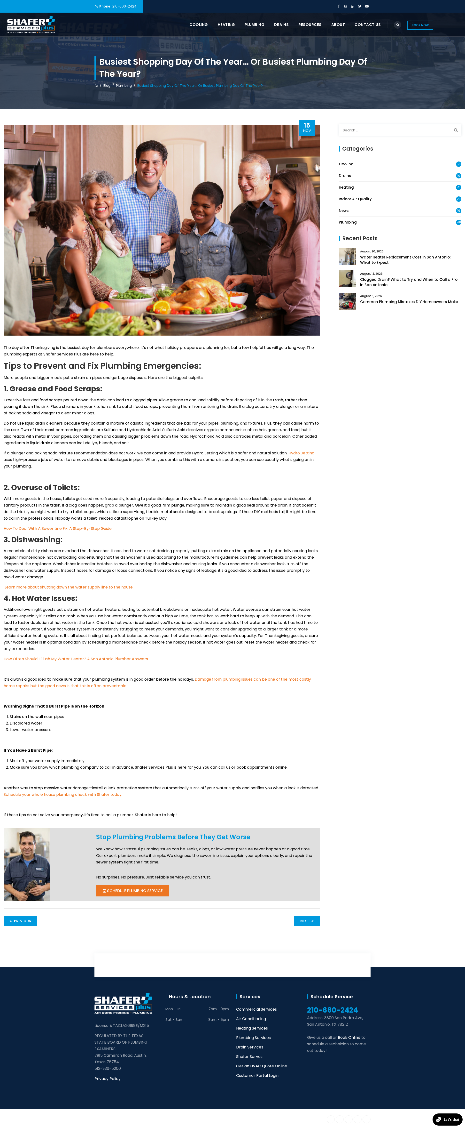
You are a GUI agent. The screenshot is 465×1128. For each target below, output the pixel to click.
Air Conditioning (251, 1019)
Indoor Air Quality (355, 198)
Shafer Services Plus (142, 1118)
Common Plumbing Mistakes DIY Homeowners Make (409, 301)
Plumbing (254, 24)
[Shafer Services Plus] (31, 25)
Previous (22, 921)
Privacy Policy (107, 1078)
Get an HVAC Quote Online (261, 1066)
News (344, 210)
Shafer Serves (249, 1056)
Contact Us (368, 24)
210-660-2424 (124, 6)
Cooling (198, 24)
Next (304, 921)
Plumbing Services (253, 1037)
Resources (310, 24)
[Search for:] (400, 130)
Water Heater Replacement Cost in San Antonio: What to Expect (405, 260)
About (338, 24)
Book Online (349, 1037)
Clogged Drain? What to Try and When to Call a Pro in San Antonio (408, 282)
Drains (281, 24)
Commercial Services (256, 1009)
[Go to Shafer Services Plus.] (96, 85)
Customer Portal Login (257, 1075)
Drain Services (249, 1047)
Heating (226, 24)
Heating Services (252, 1028)
